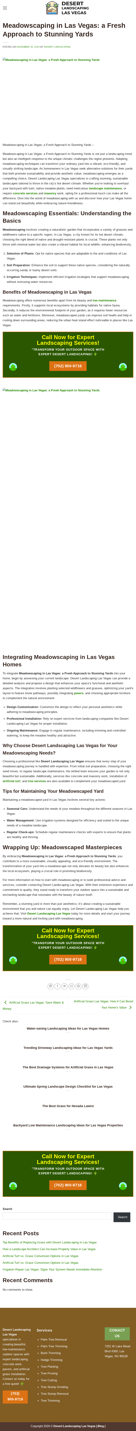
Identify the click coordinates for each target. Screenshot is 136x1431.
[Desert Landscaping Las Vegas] (68, 8)
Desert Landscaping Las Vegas (48, 913)
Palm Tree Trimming (54, 1346)
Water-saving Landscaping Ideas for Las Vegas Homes (68, 1028)
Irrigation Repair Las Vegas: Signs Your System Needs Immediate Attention (52, 1269)
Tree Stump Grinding (54, 1387)
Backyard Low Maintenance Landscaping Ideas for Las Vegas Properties (68, 1125)
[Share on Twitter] (64, 986)
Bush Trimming (51, 1353)
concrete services (25, 193)
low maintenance (104, 300)
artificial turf (11, 781)
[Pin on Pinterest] (78, 986)
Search (7, 1208)
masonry (50, 193)
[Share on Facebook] (57, 986)
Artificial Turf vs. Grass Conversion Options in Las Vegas (40, 1256)
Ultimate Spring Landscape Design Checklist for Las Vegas (68, 1086)
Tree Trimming (50, 1400)
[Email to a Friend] (71, 986)
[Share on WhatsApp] (50, 986)
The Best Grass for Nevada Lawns (68, 1106)
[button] (5, 8)
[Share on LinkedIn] (85, 986)
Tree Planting (49, 1366)
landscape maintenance (105, 188)
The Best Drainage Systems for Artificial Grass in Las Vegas (68, 1067)
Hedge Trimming (51, 1360)
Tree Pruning (49, 1373)
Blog (101, 1426)
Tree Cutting (49, 1380)
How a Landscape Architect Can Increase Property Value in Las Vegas (49, 1249)
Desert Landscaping (57, 47)
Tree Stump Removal (55, 1393)
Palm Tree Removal (54, 1339)
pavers (78, 693)
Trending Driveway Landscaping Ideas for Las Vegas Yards (68, 1048)
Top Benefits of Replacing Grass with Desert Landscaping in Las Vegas (50, 1242)
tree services (37, 781)
